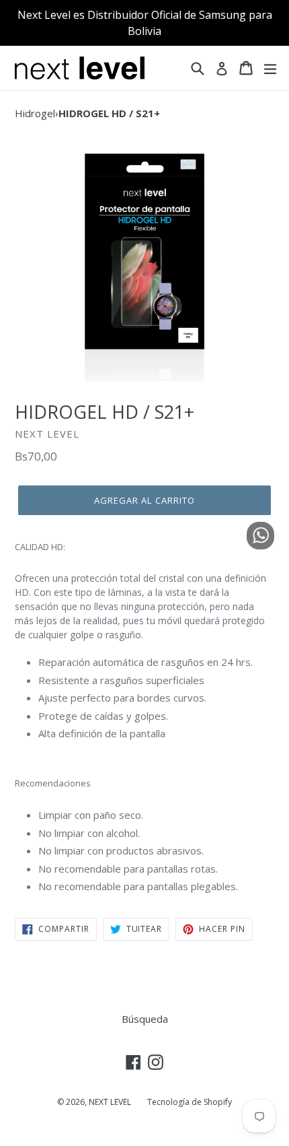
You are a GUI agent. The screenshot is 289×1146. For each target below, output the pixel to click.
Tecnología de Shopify (189, 1102)
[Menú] (270, 68)
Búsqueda (145, 1018)
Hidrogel (35, 113)
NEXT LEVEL (110, 1102)
